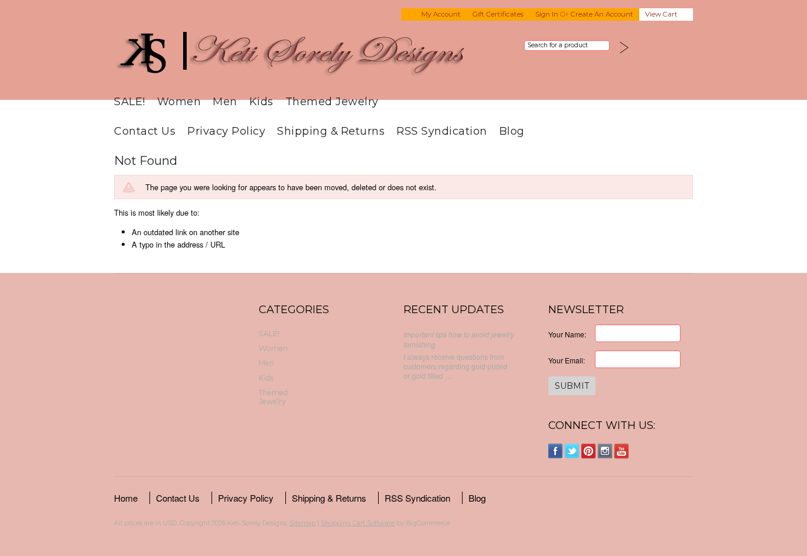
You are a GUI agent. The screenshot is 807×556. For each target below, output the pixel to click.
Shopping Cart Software (358, 523)
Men (225, 101)
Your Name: (567, 334)
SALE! (129, 101)
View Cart (661, 14)
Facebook (555, 451)
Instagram (605, 451)
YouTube (621, 451)
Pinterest (588, 451)
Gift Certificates (498, 14)
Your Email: (566, 360)
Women (179, 101)
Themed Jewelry (332, 101)
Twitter (572, 451)
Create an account (602, 14)
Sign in (546, 14)
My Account (441, 14)
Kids (261, 101)
